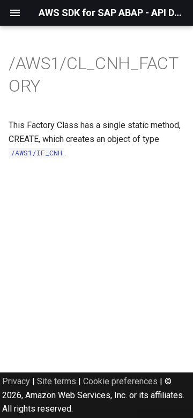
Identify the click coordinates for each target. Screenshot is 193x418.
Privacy (16, 381)
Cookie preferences (120, 381)
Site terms (56, 381)
